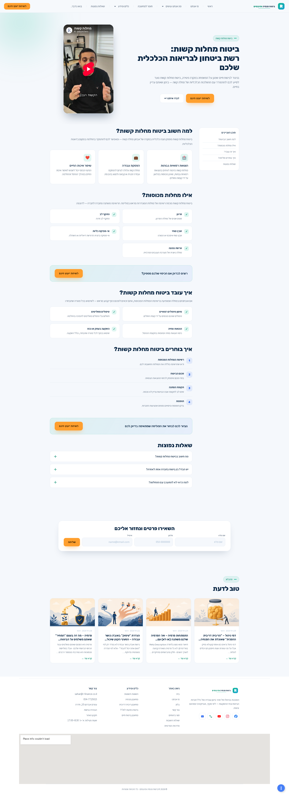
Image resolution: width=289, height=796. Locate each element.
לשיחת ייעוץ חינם (200, 98)
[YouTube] (219, 716)
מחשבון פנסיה (131, 699)
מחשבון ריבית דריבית (128, 704)
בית (178, 693)
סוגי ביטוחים (174, 715)
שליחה (72, 542)
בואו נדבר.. (76, 6)
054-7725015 (90, 699)
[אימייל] (202, 716)
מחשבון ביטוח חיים (130, 715)
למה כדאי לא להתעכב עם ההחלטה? (168, 482)
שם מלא (221, 535)
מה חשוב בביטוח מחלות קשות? (171, 456)
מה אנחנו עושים (173, 6)
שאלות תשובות (173, 720)
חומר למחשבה (145, 6)
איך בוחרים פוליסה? (227, 157)
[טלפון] (210, 716)
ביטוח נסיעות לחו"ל (129, 709)
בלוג (178, 704)
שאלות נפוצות (98, 6)
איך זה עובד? (230, 151)
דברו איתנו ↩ (171, 98)
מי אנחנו (194, 6)
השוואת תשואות (131, 693)
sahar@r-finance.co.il (86, 693)
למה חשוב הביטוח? (227, 139)
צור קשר (176, 709)
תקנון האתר (91, 715)
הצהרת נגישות (90, 709)
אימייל (129, 535)
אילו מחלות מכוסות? (226, 145)
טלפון (170, 535)
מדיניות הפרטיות (172, 725)
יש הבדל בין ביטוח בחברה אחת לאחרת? (167, 469)
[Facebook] (235, 716)
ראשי (210, 6)
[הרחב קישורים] (281, 788)
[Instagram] (227, 716)
